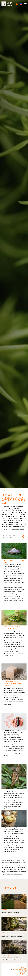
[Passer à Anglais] (21, 4)
